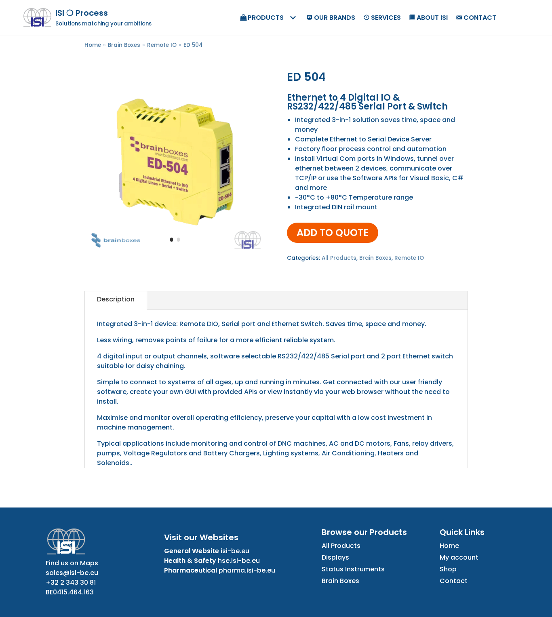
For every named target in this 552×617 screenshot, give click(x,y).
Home (92, 45)
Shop (448, 569)
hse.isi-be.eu (239, 560)
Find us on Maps (72, 563)
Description (116, 299)
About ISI (432, 17)
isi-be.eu (235, 551)
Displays (335, 557)
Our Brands (334, 17)
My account (459, 557)
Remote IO (162, 45)
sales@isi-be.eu (72, 572)
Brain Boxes (124, 45)
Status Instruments (353, 569)
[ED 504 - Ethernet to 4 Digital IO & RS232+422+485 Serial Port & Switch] (174, 252)
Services (386, 17)
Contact (480, 17)
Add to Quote (333, 232)
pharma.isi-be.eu (247, 570)
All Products (339, 258)
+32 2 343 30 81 (71, 582)
